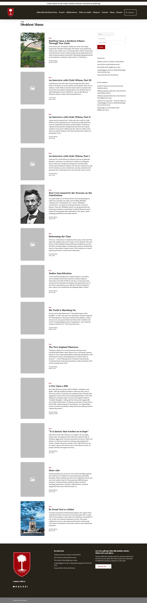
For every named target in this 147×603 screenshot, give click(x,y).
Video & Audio (85, 12)
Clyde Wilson (52, 97)
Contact (105, 12)
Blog (50, 38)
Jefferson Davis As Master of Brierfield (110, 62)
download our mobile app (91, 3)
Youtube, (71, 3)
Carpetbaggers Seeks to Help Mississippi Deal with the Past (111, 71)
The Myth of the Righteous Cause (109, 67)
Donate (119, 12)
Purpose (96, 12)
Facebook (78, 3)
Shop (112, 12)
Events (62, 12)
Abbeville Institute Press (46, 12)
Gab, (61, 3)
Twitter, (65, 3)
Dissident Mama (53, 61)
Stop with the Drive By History (107, 75)
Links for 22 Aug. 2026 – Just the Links (110, 101)
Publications (71, 12)
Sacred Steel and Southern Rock (108, 64)
